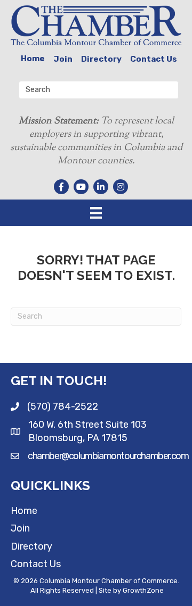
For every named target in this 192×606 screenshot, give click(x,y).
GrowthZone (143, 590)
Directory (101, 59)
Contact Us (153, 59)
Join (63, 59)
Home (33, 58)
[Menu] (96, 213)
